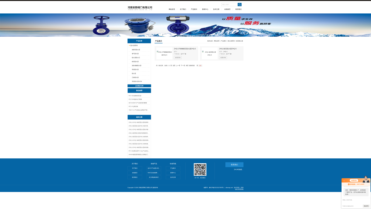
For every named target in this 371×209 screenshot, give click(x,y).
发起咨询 (366, 206)
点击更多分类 (139, 86)
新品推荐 (139, 90)
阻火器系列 (134, 45)
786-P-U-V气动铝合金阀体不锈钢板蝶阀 (139, 110)
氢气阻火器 (135, 53)
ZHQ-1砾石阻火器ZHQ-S (228, 49)
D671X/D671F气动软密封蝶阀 (138, 103)
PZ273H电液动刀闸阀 (135, 99)
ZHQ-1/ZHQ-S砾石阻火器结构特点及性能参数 (139, 122)
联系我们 (238, 9)
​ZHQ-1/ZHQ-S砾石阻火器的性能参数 (139, 147)
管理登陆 (240, 189)
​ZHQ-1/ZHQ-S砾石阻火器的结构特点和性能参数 (139, 140)
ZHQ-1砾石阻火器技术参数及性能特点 (139, 133)
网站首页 (172, 9)
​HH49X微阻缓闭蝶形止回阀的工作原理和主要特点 (139, 154)
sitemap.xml (229, 187)
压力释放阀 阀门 (154, 177)
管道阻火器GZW (137, 81)
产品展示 (194, 9)
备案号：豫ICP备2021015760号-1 (214, 187)
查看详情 (177, 57)
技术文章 (216, 9)
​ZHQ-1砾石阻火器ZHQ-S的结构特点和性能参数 (139, 136)
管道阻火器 (135, 69)
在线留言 (227, 9)
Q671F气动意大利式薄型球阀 (154, 168)
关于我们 (183, 9)
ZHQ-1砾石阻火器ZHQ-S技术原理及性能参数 (139, 126)
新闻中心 (205, 9)
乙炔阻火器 (135, 77)
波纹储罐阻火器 (136, 65)
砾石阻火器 (135, 61)
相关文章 (139, 117)
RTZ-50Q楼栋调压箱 (135, 95)
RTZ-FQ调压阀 (133, 106)
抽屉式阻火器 (136, 49)
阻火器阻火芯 (136, 57)
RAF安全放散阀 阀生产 (154, 172)
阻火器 (134, 73)
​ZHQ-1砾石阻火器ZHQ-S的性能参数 (139, 144)
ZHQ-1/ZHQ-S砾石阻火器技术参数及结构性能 (139, 129)
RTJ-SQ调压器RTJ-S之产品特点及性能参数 (139, 151)
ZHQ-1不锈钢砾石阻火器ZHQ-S (185, 49)
